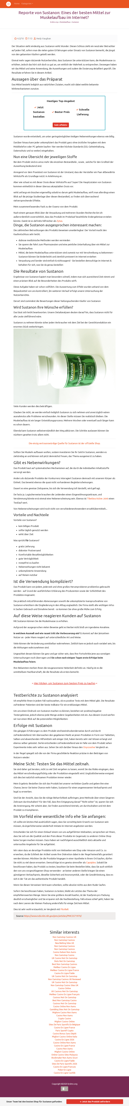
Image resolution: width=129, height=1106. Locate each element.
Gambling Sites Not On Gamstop (64, 1009)
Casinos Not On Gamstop (64, 997)
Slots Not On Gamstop (64, 961)
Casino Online (64, 988)
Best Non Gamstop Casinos (64, 964)
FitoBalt (64, 909)
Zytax (59, 221)
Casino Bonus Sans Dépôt (64, 1033)
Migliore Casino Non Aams (64, 1012)
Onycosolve (89, 747)
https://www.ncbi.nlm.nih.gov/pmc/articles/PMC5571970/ (53, 916)
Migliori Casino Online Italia (64, 1036)
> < (64, 683)
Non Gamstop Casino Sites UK (64, 985)
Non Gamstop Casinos (64, 940)
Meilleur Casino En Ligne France (64, 970)
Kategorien (26, 3)
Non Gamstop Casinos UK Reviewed (64, 979)
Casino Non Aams (64, 1015)
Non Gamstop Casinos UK (64, 937)
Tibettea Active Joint (97, 498)
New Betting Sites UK (64, 943)
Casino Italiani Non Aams (64, 952)
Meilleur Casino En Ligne (65, 967)
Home (17, 3)
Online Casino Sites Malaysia (64, 1055)
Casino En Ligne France (64, 1027)
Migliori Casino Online (65, 1021)
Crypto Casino (64, 1018)
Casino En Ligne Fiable (64, 973)
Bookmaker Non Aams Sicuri (65, 1058)
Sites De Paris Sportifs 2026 (64, 1064)
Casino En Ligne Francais (64, 1067)
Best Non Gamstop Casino (65, 1000)
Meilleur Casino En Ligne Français (64, 994)
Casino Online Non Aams (64, 1006)
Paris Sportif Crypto (65, 1030)
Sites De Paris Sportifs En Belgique (64, 1024)
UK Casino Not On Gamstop (64, 958)
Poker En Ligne (64, 1070)
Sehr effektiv (60, 125)
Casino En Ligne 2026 (64, 1039)
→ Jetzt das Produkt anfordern (95, 1101)
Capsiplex (91, 862)
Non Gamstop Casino (64, 955)
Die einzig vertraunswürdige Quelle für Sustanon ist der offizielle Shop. (64, 443)
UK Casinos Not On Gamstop (64, 991)
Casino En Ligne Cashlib (64, 1073)
